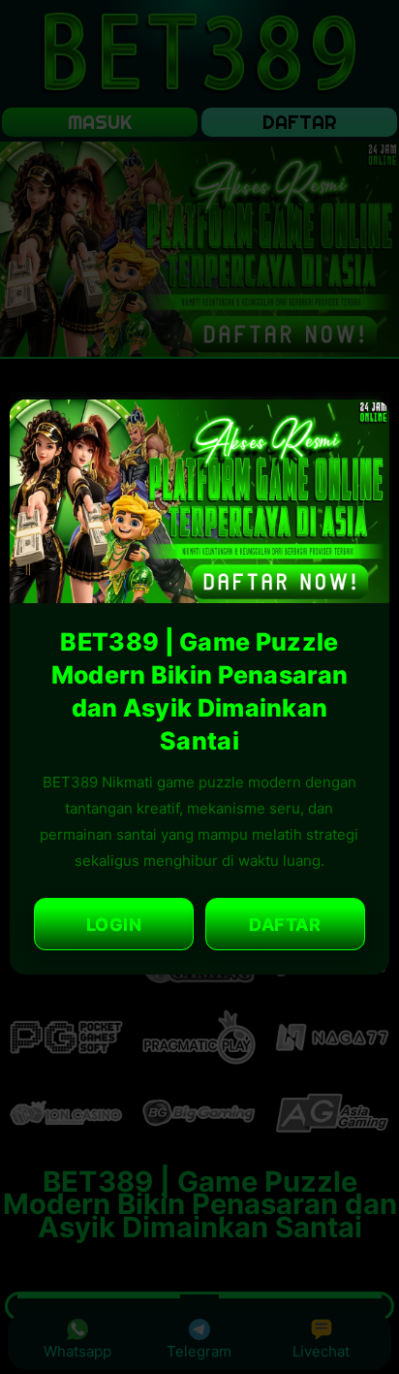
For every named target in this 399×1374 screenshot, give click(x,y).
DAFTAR (285, 924)
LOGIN (114, 924)
